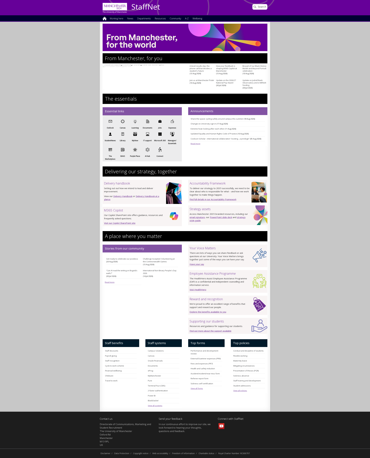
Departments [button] (144, 18)
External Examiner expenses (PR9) (206, 358)
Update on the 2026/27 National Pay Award (226, 81)
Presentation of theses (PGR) (246, 370)
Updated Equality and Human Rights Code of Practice (214, 133)
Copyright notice (140, 453)
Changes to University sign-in (203, 123)
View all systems (155, 405)
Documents (147, 128)
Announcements (201, 111)
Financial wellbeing (113, 370)
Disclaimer (105, 453)
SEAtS (122, 156)
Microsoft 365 (160, 140)
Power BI (152, 395)
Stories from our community (124, 248)
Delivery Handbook (122, 196)
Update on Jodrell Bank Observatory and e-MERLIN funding (254, 82)
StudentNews (110, 140)
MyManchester (154, 375)
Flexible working (240, 356)
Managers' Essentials (172, 142)
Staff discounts (111, 350)
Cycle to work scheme (114, 365)
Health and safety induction (203, 368)
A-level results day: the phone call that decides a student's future (201, 68)
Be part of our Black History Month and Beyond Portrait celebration (254, 68)
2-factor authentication (158, 390)
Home (105, 18)
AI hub (147, 156)
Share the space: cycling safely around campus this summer (217, 118)
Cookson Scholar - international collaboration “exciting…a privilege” (220, 138)
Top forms (197, 343)
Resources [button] (160, 18)
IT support (147, 140)
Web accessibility (160, 453)
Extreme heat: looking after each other (207, 128)
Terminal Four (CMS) (156, 385)
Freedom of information (183, 453)
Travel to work (111, 380)
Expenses (172, 128)
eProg (150, 370)
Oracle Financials (155, 360)
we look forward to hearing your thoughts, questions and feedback (185, 428)
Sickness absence (241, 375)
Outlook (110, 128)
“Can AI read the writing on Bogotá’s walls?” (121, 272)
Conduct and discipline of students (248, 350)
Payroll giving (111, 356)
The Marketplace (110, 157)
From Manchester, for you (133, 58)
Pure (150, 380)
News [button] (130, 18)
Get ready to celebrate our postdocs (122, 259)
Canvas (123, 128)
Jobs (160, 128)
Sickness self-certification (202, 383)
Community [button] (175, 18)
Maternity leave (240, 360)
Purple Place (135, 156)
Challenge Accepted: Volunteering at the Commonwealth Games (159, 260)
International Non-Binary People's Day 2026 (159, 272)
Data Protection (121, 453)
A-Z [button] (187, 18)
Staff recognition (112, 360)
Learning (135, 128)
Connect (160, 156)
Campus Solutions (156, 350)
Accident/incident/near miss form (205, 373)
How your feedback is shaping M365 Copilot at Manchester (226, 68)
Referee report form (199, 378)
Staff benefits (114, 343)
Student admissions (242, 385)
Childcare (109, 375)
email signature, (197, 217)
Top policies (241, 343)
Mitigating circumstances (244, 365)
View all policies (240, 390)
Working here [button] (116, 18)
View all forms (197, 388)
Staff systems (157, 343)
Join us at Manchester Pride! (202, 80)
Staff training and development (247, 380)
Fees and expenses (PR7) (202, 363)
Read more (195, 143)
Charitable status (206, 453)
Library (122, 140)
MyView (135, 140)
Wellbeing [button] (197, 18)
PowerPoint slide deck (221, 217)
